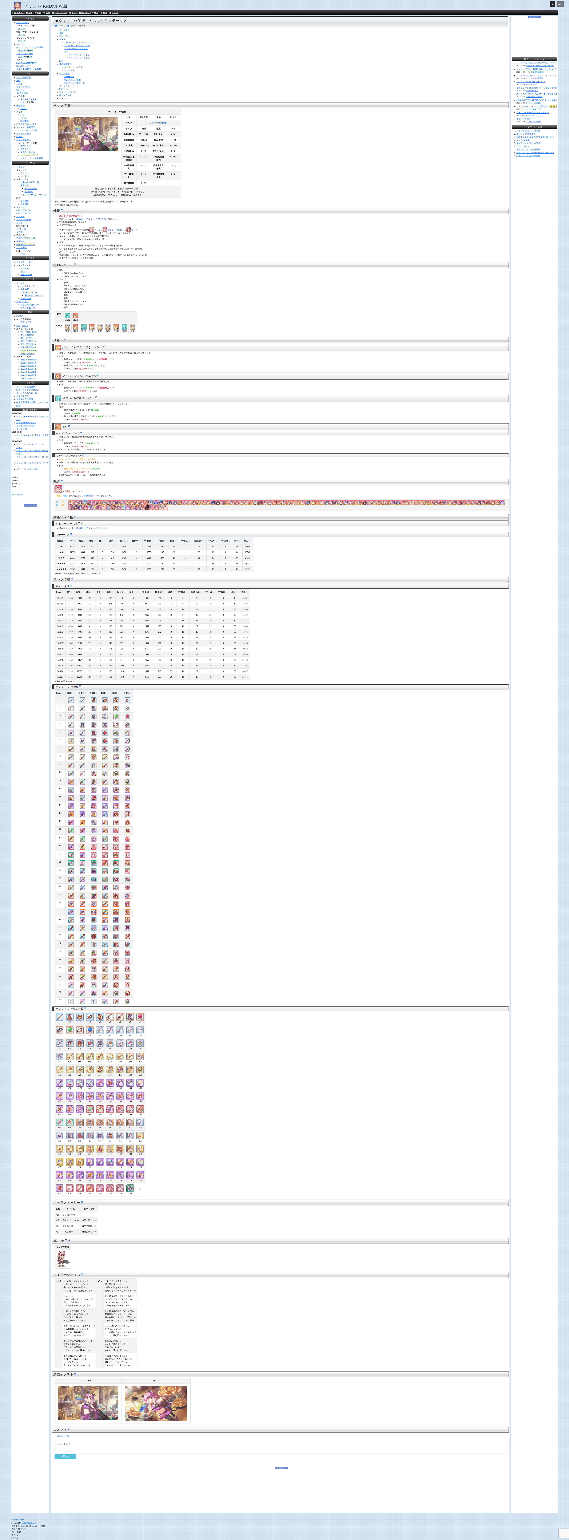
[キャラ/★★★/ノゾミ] (464, 503)
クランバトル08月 (24, 54)
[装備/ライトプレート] (93, 718)
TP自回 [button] (160, 541)
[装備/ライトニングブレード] (105, 791)
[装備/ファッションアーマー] (93, 726)
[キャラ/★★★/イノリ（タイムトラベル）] (165, 503)
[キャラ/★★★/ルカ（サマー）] (336, 503)
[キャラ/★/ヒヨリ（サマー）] (132, 503)
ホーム (19, 13)
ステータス (69, 70)
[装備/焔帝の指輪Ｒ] (116, 1003)
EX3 (24, 210)
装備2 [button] (81, 693)
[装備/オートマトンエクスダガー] (71, 970)
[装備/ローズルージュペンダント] (116, 913)
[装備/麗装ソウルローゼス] (93, 815)
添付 (74, 13)
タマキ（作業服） (115, 230)
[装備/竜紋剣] (110, 1032)
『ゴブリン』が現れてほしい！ (530, 82)
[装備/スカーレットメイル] (93, 775)
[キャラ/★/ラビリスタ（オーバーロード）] (142, 503)
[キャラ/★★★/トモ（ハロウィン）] (137, 503)
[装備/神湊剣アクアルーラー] (105, 815)
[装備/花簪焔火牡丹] (116, 807)
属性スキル (25, 149)
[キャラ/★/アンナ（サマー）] (151, 503)
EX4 (29, 210)
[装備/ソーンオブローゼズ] (71, 905)
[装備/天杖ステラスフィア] (69, 1098)
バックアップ (61, 13)
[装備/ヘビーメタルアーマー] (93, 742)
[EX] (66, 52)
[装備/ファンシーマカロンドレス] (93, 848)
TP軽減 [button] (224, 541)
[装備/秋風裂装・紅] (93, 938)
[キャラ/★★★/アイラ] (274, 503)
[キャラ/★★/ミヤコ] (161, 508)
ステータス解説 (23, 133)
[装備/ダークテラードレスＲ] (93, 995)
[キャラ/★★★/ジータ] (189, 503)
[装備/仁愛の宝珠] (116, 718)
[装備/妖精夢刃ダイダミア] (71, 954)
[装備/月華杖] (80, 1151)
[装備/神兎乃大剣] (105, 840)
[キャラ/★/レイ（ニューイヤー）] (80, 508)
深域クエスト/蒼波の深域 (528, 143)
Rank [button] (58, 592)
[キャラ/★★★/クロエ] (374, 503)
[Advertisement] (282, 1490)
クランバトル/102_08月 (27, 469)
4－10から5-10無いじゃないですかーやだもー (537, 63)
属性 (18, 81)
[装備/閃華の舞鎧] (93, 807)
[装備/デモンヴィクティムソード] (105, 929)
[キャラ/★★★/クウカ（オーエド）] (137, 508)
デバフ (23, 118)
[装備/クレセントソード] (71, 710)
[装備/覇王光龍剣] (105, 824)
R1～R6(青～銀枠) (28, 332)
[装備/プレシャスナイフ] (71, 742)
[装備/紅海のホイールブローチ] (116, 938)
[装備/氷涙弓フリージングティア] (130, 1085)
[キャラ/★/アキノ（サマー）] (236, 503)
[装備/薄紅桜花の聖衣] (93, 856)
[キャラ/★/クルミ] (194, 503)
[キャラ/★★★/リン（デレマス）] (75, 508)
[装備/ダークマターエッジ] (71, 758)
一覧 (96, 13)
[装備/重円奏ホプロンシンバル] (93, 889)
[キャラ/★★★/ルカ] (478, 503)
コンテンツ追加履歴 (25, 387)
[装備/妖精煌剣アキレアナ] (105, 970)
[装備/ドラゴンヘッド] (100, 1138)
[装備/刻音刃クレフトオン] (71, 889)
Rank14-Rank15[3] (28, 369)
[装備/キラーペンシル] (71, 701)
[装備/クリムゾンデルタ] (116, 978)
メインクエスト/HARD (534, 97)
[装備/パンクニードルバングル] (116, 881)
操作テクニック (27, 308)
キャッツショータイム (79, 55)
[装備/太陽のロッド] (90, 1072)
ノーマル (24, 176)
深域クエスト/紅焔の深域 (528, 149)
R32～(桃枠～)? (27, 353)
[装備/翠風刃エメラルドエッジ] (71, 832)
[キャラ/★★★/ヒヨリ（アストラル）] (227, 503)
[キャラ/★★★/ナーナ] (303, 503)
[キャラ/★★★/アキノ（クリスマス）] (355, 503)
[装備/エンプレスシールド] (140, 1151)
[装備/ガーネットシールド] (105, 734)
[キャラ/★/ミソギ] (289, 503)
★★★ (33, 99)
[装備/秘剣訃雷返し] (105, 938)
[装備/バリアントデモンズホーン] (93, 913)
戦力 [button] (246, 541)
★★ (26, 99)
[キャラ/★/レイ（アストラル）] (327, 503)
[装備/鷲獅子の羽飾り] (127, 742)
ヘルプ (115, 13)
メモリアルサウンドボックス (33, 195)
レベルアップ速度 (28, 130)
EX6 (24, 213)
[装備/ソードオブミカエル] (105, 962)
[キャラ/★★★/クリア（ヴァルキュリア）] (94, 508)
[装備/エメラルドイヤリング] (116, 734)
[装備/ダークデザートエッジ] (71, 897)
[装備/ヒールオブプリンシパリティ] (93, 946)
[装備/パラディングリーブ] (69, 1164)
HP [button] (71, 541)
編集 (39, 13)
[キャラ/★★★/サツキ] (260, 503)
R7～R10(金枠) (27, 335)
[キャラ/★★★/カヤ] (431, 503)
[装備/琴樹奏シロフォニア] (116, 897)
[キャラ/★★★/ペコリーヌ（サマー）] (208, 503)
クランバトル (22, 302)
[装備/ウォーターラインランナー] (93, 929)
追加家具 (29, 192)
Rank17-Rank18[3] (28, 360)
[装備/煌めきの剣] (100, 1032)
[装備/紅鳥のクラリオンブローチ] (116, 832)
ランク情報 (64, 73)
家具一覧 (24, 185)
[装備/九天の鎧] (93, 791)
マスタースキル (27, 152)
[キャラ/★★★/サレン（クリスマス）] (104, 508)
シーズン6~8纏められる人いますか (532, 113)
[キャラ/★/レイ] (175, 503)
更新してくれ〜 (523, 119)
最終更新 (85, 13)
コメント (63, 98)
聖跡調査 (24, 201)
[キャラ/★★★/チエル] (246, 503)
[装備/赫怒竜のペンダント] (116, 791)
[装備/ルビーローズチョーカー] (116, 824)
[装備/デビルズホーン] (59, 1045)
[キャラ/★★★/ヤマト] (99, 508)
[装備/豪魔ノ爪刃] (71, 913)
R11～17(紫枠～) (28, 338)
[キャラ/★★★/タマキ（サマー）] (232, 503)
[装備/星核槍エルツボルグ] (59, 1098)
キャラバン (21, 223)
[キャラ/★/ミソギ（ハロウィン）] (279, 503)
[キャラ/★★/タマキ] (270, 503)
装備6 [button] (126, 693)
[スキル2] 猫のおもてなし (76, 49)
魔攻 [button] (101, 541)
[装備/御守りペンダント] (116, 701)
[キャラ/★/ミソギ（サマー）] (203, 503)
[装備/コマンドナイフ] (82, 710)
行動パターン (65, 36)
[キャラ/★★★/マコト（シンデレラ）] (436, 503)
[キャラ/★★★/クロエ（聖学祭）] (383, 503)
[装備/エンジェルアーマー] (110, 1151)
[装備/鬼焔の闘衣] (93, 799)
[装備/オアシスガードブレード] (105, 913)
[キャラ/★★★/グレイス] (213, 503)
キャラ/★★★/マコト (26, 423)
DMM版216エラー (24, 66)
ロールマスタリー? (29, 155)
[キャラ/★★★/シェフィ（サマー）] (123, 508)
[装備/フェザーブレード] (120, 1032)
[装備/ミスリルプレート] (93, 758)
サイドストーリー (28, 286)
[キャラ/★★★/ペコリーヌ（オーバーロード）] (450, 503)
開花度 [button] (60, 541)
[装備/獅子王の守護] (116, 750)
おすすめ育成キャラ (29, 305)
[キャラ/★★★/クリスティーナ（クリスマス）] (127, 503)
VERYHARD (26, 274)
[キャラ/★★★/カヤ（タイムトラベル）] (426, 503)
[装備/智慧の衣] (93, 710)
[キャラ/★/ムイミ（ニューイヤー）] (142, 508)
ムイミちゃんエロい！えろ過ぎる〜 (533, 106)
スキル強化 (31, 124)
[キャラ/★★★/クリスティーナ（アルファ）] (222, 503)
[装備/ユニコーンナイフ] (71, 767)
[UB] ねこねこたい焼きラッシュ (79, 42)
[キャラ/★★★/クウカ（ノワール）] (127, 508)
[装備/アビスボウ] (120, 1085)
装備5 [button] (114, 693)
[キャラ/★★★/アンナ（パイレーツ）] (85, 503)
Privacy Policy (17, 1520)
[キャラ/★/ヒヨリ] (293, 503)
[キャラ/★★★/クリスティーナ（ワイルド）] (198, 503)
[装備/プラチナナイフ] (71, 718)
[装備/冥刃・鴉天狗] (71, 824)
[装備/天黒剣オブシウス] (71, 807)
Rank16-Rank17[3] (28, 363)
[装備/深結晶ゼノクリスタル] (80, 1111)
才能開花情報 (65, 64)
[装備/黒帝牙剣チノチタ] (71, 978)
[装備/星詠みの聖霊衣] (90, 1098)
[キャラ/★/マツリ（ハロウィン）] (369, 503)
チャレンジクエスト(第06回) (29, 47)
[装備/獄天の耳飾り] (116, 856)
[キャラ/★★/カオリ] (113, 508)
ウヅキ (134, 230)
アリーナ (20, 216)
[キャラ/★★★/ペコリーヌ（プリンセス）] (492, 503)
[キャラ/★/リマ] (165, 508)
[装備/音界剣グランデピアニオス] (105, 905)
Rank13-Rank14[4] (28, 372)
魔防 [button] (111, 541)
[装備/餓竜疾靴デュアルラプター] (93, 978)
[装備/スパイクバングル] (127, 726)
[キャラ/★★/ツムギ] (322, 503)
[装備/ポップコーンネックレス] (116, 848)
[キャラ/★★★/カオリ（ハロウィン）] (488, 503)
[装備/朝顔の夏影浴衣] (93, 864)
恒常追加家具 (31, 188)
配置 (61, 61)
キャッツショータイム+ (80, 58)
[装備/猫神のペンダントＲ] (116, 995)
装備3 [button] (92, 693)
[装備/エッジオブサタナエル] (71, 946)
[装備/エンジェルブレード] (105, 758)
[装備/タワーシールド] (105, 718)
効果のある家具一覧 (29, 182)
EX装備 (19, 316)
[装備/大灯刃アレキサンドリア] (71, 929)
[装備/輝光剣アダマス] (105, 848)
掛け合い (20, 90)
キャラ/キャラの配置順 (534, 78)
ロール (19, 84)
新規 (30, 13)
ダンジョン (21, 207)
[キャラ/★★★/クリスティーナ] (99, 503)
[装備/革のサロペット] (93, 701)
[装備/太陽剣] (105, 767)
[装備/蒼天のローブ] (130, 1151)
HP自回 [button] (147, 541)
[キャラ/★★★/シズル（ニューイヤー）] (89, 508)
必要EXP (20, 124)
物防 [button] (91, 541)
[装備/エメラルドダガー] (71, 775)
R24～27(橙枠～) (28, 347)
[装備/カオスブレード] (105, 783)
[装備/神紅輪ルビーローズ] (116, 840)
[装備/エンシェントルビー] (116, 905)
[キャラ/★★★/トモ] (255, 503)
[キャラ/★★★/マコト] (445, 503)
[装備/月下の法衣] (110, 1072)
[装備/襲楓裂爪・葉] (71, 938)
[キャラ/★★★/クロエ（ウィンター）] (360, 503)
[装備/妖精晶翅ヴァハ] (116, 962)
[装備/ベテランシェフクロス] (93, 921)
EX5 (18, 213)
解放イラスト (65, 95)
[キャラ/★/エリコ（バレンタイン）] (364, 503)
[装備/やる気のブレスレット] (127, 701)
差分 (48, 13)
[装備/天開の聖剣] (105, 799)
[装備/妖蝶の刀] (110, 1059)
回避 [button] (172, 541)
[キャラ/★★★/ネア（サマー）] (440, 503)
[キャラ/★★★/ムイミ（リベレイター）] (251, 503)
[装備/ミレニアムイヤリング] (116, 783)
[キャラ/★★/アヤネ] (284, 503)
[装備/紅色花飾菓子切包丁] (116, 929)
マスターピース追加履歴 (31, 158)
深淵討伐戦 (25, 298)
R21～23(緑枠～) (28, 344)
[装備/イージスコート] (93, 783)
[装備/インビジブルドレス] (93, 750)
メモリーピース (23, 140)
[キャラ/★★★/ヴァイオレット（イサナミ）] (502, 503)
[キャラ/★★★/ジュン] (146, 508)
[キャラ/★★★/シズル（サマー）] (455, 503)
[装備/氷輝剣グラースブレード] (105, 897)
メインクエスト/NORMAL (528, 131)
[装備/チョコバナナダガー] (71, 840)
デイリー (24, 173)
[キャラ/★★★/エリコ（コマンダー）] (80, 503)
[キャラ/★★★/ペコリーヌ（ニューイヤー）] (180, 503)
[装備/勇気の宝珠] (127, 718)
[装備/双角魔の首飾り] (116, 921)
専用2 (30, 322)
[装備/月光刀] (71, 726)
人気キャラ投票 (23, 399)
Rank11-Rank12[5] (28, 378)
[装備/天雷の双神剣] (71, 799)
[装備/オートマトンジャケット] (93, 970)
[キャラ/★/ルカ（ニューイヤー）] (331, 503)
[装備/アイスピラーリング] (116, 889)
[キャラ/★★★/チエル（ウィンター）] (184, 503)
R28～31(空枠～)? (28, 350)
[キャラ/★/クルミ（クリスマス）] (75, 503)
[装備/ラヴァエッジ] (71, 783)
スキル (62, 39)
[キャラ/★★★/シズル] (104, 503)
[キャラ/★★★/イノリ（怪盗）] (89, 503)
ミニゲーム (21, 248)
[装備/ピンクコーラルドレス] (93, 840)
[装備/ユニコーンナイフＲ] (71, 995)
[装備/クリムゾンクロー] (110, 1085)
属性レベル (25, 146)
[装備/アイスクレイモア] (105, 775)
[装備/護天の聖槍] (140, 1085)
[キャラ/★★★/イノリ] (312, 503)
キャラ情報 (64, 30)
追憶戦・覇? (30, 238)
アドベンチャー (23, 220)
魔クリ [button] (135, 541)
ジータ (97, 230)
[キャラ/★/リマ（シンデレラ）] (412, 503)
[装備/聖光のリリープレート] (93, 832)
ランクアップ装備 (72, 80)
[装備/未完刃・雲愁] (71, 962)
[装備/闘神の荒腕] (116, 799)
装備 (18, 325)
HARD (23, 271)
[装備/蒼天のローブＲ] (93, 986)
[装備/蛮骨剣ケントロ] (105, 995)
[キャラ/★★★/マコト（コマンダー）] (118, 503)
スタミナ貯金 (22, 396)
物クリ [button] (123, 541)
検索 (105, 13)
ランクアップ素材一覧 (74, 83)
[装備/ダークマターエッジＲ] (71, 986)
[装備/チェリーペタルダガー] (71, 856)
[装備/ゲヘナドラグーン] (71, 815)
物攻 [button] (81, 541)
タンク (23, 109)
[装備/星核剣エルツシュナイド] (105, 832)
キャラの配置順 (84, 496)
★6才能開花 (22, 93)
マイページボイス (67, 92)
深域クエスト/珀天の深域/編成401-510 (540, 66)
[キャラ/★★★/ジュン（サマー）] (393, 503)
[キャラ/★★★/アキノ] (402, 503)
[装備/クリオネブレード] (105, 881)
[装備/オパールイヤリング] (127, 734)
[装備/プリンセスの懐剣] (71, 750)
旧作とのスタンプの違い (27, 390)
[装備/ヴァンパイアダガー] (71, 734)
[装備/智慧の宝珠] (90, 1032)
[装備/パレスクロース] (80, 1045)
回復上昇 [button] (198, 541)
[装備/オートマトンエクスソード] (105, 986)
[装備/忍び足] (82, 726)
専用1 (23, 322)
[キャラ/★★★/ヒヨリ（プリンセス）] (298, 503)
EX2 (18, 210)
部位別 (25, 325)
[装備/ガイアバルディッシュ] (69, 1072)
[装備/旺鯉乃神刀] (69, 1085)
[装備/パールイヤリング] (130, 1138)
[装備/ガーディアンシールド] (93, 767)
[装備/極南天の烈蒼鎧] (93, 824)
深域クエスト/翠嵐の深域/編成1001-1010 (535, 137)
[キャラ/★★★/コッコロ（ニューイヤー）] (473, 503)
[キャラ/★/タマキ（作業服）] (58, 491)
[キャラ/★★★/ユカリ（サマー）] (469, 503)
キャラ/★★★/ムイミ (533, 109)
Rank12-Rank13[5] (28, 375)
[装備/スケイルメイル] (90, 1124)
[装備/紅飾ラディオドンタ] (116, 986)
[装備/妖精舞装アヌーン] (93, 954)
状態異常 (24, 121)
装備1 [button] (69, 693)
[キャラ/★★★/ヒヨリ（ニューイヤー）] (421, 503)
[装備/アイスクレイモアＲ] (105, 1003)
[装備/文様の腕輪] (130, 1124)
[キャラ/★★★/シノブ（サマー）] (156, 503)
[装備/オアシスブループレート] (93, 897)
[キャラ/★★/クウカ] (156, 508)
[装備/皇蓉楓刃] (105, 954)
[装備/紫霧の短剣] (71, 848)
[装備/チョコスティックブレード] (105, 856)
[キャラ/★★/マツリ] (379, 503)
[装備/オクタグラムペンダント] (116, 742)
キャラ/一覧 (21, 429)
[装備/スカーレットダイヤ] (105, 750)
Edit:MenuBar (17, 494)
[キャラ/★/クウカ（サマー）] (151, 508)
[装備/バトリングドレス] (93, 734)
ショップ (20, 167)
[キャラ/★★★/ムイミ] (459, 503)
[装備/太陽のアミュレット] (116, 767)
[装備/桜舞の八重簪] (116, 864)
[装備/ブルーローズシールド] (93, 905)
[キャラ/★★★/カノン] (317, 503)
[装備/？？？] (71, 1003)
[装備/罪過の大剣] (105, 807)
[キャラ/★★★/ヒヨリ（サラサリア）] (94, 503)
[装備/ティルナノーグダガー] (71, 791)
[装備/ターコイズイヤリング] (59, 1059)
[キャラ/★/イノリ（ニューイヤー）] (341, 503)
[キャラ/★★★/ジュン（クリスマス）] (118, 508)
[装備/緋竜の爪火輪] (116, 815)
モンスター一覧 (23, 262)
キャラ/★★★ (522, 140)
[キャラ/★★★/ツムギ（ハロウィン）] (85, 508)
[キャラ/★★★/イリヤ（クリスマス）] (161, 503)
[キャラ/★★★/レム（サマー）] (108, 508)
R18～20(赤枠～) (28, 341)
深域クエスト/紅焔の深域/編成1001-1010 (535, 152)
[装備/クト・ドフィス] (71, 921)
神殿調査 (24, 204)
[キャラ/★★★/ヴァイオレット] (70, 508)
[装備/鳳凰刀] (140, 1138)
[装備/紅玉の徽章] (116, 970)
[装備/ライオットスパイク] (105, 889)
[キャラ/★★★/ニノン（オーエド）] (407, 503)
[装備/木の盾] (105, 701)
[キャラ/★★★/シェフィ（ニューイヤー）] (108, 503)
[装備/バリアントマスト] (105, 946)
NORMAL (24, 268)
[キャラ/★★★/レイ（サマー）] (170, 503)
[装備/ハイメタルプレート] (100, 1124)
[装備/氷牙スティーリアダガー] (71, 881)
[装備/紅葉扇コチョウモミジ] (116, 946)
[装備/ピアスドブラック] (93, 872)
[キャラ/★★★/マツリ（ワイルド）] (388, 503)
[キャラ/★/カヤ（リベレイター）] (417, 503)
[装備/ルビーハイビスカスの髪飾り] (116, 872)
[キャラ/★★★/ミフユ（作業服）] (113, 503)
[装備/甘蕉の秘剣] (105, 978)
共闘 (22, 254)
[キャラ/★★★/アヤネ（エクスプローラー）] (146, 503)
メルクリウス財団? (158, 123)
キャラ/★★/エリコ (25, 426)
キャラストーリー (67, 86)
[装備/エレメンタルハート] (116, 758)
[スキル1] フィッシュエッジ (77, 45)
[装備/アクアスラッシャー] (80, 1072)
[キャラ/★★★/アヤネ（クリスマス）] (350, 503)
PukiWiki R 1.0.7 (29, 1523)
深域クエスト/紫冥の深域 (528, 156)
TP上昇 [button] (211, 541)
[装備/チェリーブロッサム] (105, 872)
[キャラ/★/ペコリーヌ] (497, 503)
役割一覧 (20, 105)
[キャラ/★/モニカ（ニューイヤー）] (70, 503)
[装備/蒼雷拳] (140, 1059)
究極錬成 (20, 241)
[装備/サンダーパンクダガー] (71, 872)
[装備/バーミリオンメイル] (120, 1151)
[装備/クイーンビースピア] (59, 1072)
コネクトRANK (23, 87)
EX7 (29, 213)
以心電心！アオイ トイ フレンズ (91, 219)
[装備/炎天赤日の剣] (105, 864)
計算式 (19, 136)
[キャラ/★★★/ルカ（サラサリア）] (483, 503)
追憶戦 (19, 238)
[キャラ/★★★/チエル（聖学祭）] (241, 503)
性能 (61, 33)
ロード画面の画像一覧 (26, 393)
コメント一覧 (63, 1436)
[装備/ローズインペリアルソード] (105, 921)
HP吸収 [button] (184, 541)
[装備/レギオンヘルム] (105, 710)
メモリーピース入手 (73, 67)
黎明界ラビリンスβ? (25, 244)
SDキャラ (63, 89)
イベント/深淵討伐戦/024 (535, 72)
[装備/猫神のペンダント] (116, 775)
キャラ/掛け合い (532, 91)
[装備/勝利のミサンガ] (116, 726)
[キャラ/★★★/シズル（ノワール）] (345, 503)
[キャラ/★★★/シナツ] (308, 503)
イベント (20, 44)
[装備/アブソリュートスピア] (140, 1032)
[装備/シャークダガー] (71, 864)
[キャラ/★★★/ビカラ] (123, 503)
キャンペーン (22, 22)
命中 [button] (236, 541)
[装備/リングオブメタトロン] (116, 954)
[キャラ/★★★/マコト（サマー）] (398, 503)
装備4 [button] (103, 693)
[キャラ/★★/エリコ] (217, 503)
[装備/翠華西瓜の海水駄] (93, 962)
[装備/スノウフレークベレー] (93, 881)
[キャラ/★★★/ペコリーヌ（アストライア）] (132, 508)
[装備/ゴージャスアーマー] (90, 1138)
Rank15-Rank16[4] (28, 366)
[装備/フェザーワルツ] (80, 1164)
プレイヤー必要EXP (25, 127)
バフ (22, 115)
